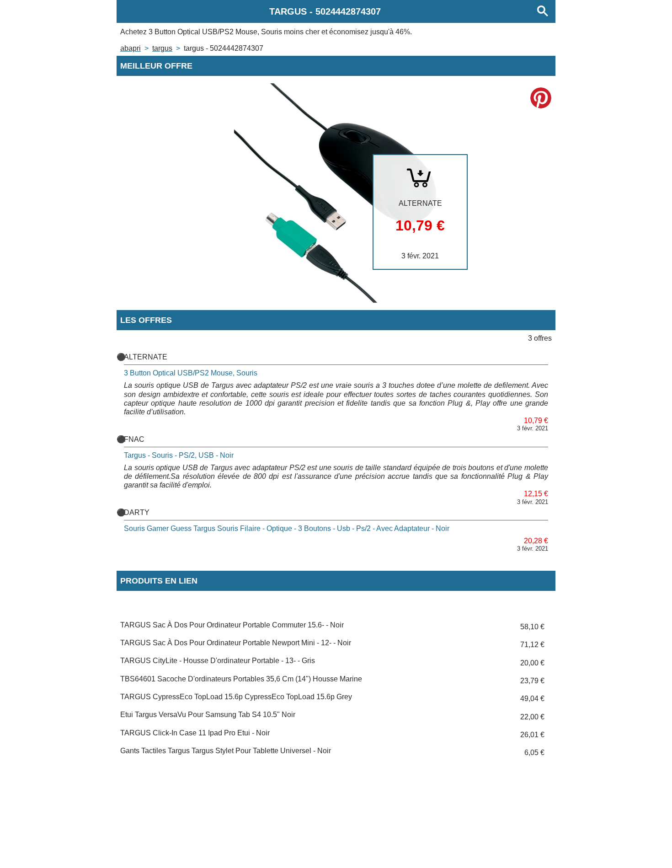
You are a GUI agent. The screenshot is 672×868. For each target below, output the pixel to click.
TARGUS (162, 48)
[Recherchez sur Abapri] (542, 11)
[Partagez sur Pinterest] (541, 98)
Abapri (130, 48)
